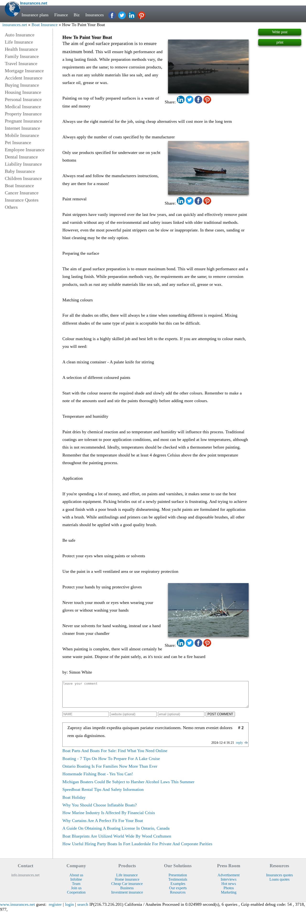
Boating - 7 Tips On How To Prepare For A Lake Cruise (111, 758)
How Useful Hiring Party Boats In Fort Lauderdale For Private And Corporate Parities (137, 843)
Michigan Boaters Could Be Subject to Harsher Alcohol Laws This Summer (128, 781)
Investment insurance (127, 892)
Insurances (94, 14)
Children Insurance (23, 178)
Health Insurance (21, 49)
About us (76, 875)
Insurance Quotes (21, 200)
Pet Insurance (18, 142)
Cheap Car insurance (127, 884)
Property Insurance (23, 113)
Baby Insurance (20, 171)
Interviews (228, 879)
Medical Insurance (23, 106)
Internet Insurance (22, 128)
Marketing (228, 892)
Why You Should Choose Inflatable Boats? (99, 805)
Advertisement (229, 875)
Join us (76, 888)
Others (11, 207)
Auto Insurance (19, 34)
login (69, 904)
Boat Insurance (45, 24)
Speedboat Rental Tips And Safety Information (103, 789)
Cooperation (76, 892)
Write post (279, 32)
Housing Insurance (23, 92)
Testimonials (177, 879)
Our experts (178, 888)
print (279, 42)
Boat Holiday (74, 797)
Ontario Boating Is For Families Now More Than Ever (109, 766)
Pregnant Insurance (23, 121)
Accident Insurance (23, 77)
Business (127, 888)
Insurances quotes (279, 875)
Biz (77, 14)
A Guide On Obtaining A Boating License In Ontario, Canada (115, 828)
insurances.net (14, 24)
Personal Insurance (23, 99)
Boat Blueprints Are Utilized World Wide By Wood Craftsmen (116, 836)
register (55, 904)
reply (239, 742)
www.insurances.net (17, 904)
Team (76, 884)
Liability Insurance (23, 164)
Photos (229, 888)
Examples (177, 884)
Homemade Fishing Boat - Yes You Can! (97, 773)
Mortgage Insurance (24, 70)
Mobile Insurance (22, 135)
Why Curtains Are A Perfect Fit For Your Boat (102, 820)
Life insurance (127, 875)
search (82, 904)
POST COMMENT (220, 714)
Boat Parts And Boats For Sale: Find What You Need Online (114, 750)
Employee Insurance (24, 149)
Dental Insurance (21, 156)
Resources (178, 892)
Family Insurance (22, 56)
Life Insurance (19, 42)
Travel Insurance (21, 63)
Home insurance (127, 879)
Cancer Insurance (21, 192)
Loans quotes (279, 879)
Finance (61, 14)
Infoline (76, 879)
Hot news (228, 884)
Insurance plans (35, 14)
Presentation (178, 875)
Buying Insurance (22, 85)
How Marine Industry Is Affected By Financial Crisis (108, 812)
